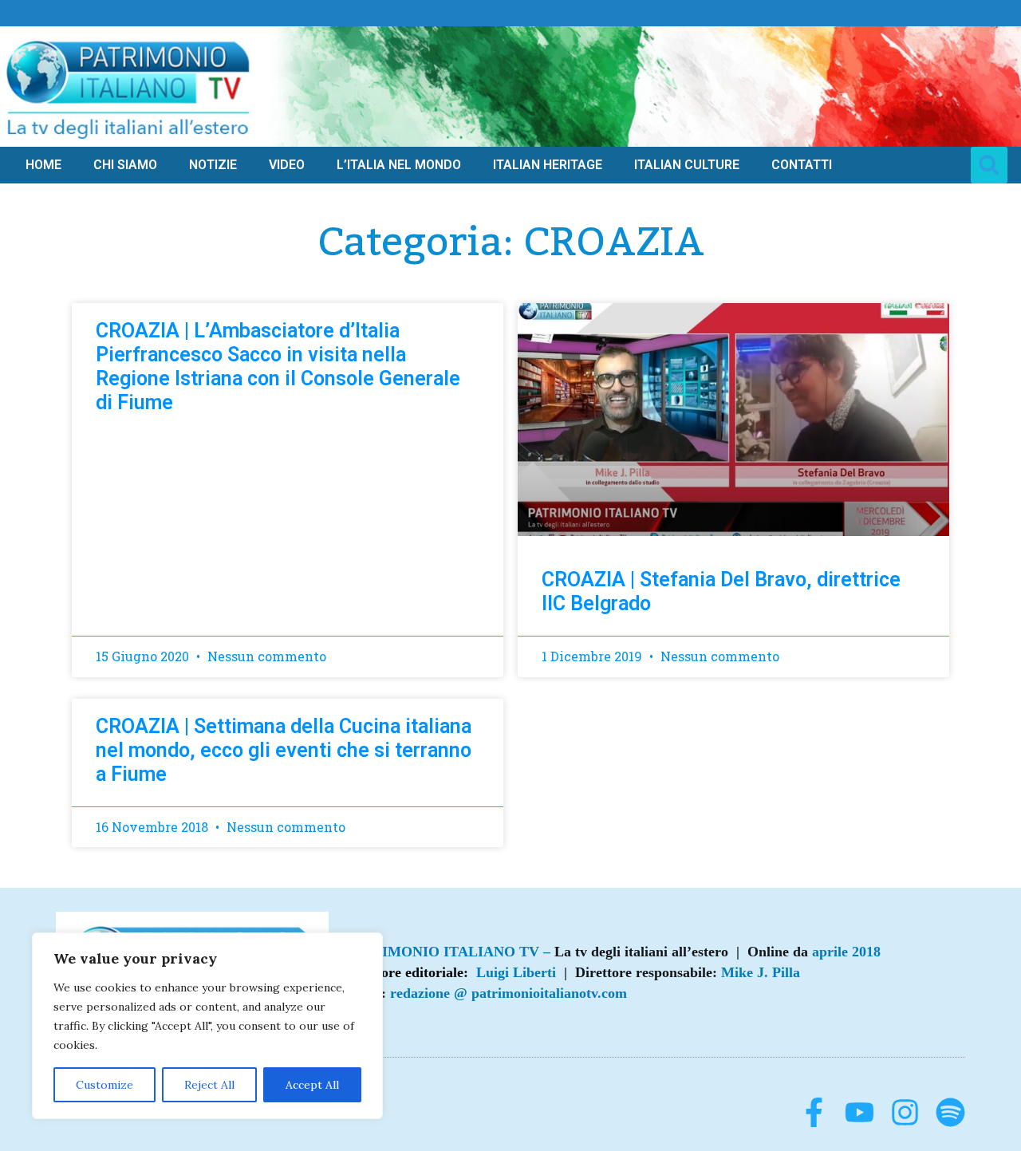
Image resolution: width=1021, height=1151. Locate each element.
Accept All (312, 1085)
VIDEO (287, 164)
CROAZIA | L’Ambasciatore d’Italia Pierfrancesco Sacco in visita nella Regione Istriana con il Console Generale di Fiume (278, 366)
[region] (207, 1025)
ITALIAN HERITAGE (547, 164)
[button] (989, 165)
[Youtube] (859, 1112)
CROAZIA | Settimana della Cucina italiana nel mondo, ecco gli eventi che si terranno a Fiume (283, 750)
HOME (43, 164)
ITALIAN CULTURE (686, 164)
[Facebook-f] (814, 1112)
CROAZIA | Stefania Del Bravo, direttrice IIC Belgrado (721, 591)
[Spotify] (950, 1112)
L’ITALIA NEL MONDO (399, 164)
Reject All (209, 1085)
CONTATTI (801, 164)
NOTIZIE (213, 164)
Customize (104, 1085)
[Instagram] (905, 1112)
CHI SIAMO (125, 164)
